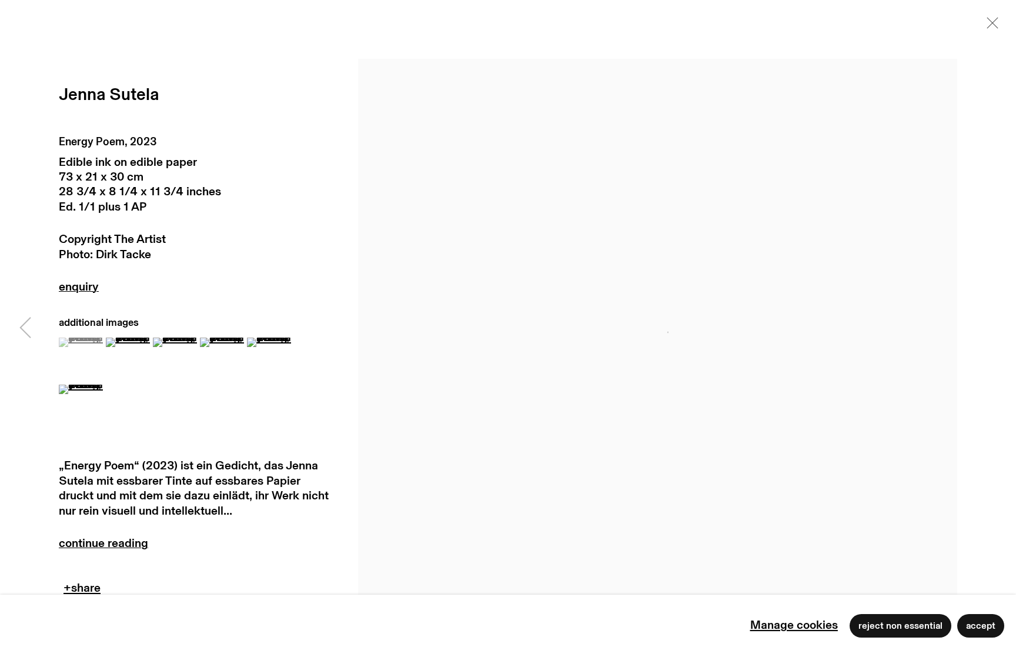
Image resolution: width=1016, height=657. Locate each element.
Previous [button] (25, 329)
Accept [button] (980, 626)
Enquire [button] (194, 289)
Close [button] (989, 26)
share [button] (82, 590)
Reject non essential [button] (900, 626)
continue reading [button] (194, 546)
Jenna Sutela (109, 95)
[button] (81, 342)
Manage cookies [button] (794, 625)
